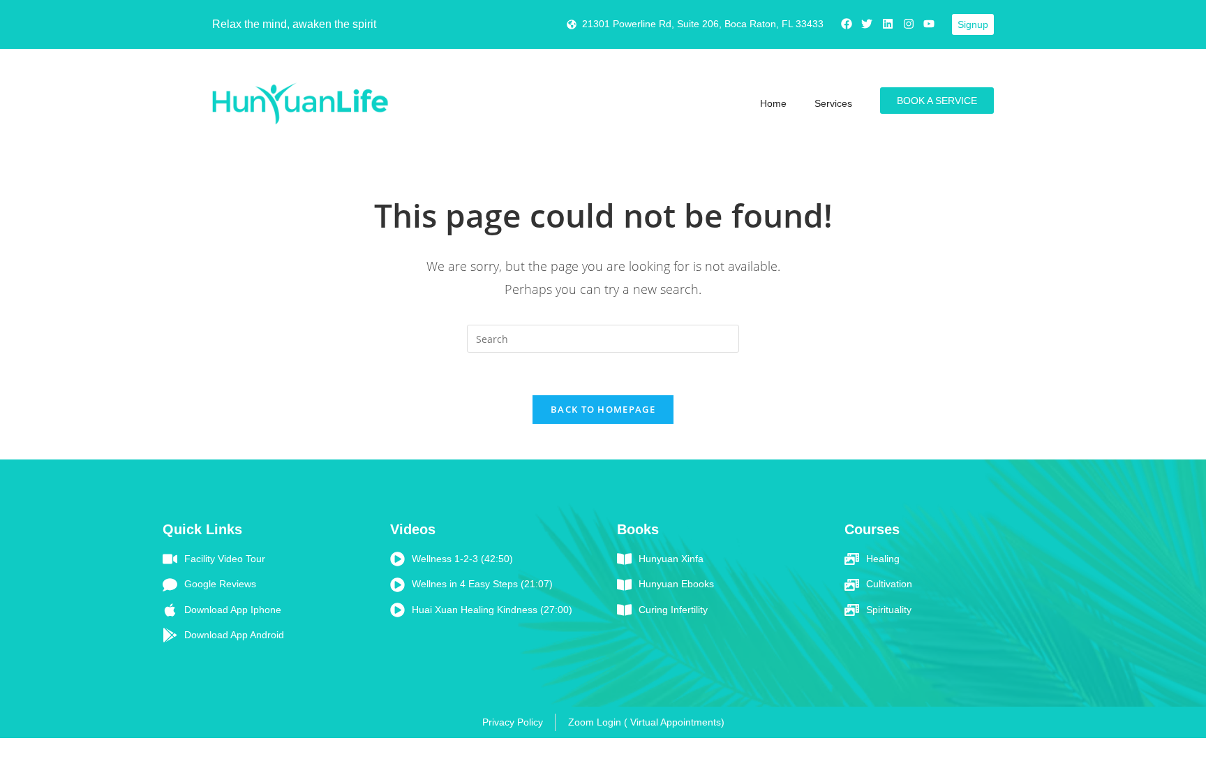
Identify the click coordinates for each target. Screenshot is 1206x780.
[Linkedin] (888, 24)
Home (773, 103)
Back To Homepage (603, 409)
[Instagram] (909, 24)
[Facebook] (847, 24)
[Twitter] (867, 24)
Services (833, 103)
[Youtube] (929, 24)
